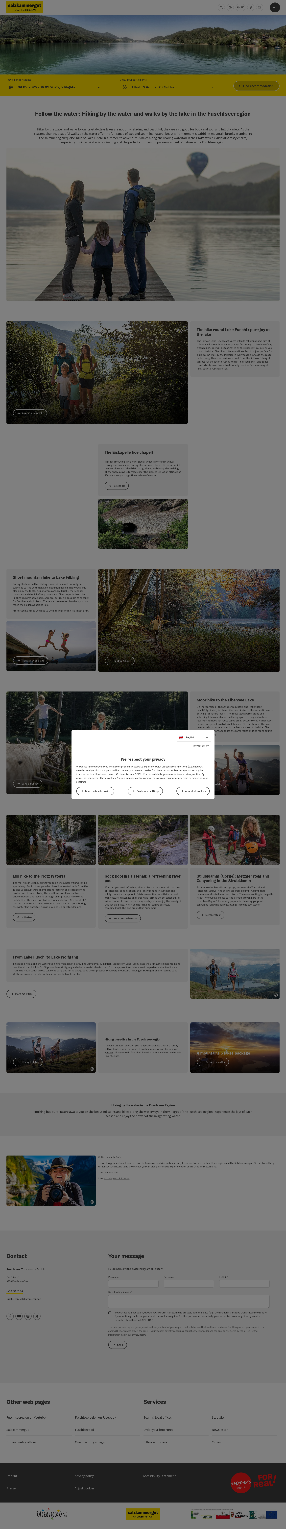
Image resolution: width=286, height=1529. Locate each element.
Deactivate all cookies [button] (98, 791)
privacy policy (201, 745)
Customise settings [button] (148, 791)
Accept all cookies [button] (195, 791)
